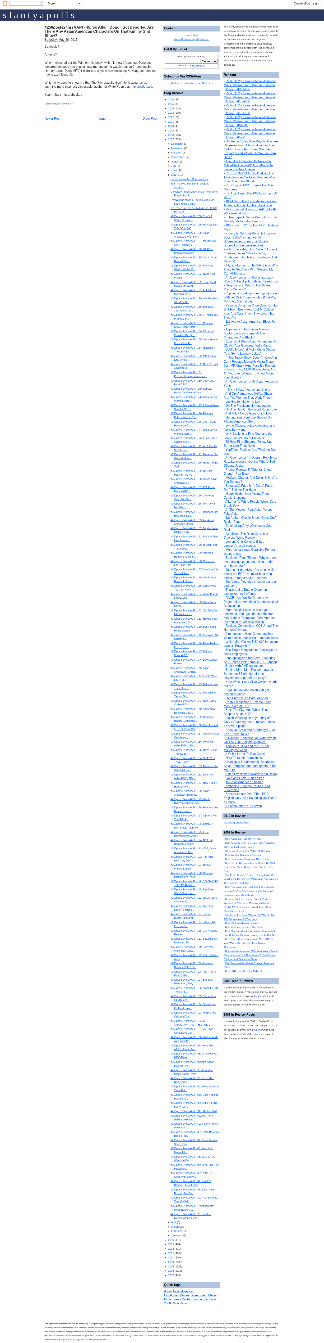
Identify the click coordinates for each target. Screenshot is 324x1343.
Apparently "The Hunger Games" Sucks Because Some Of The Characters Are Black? (247, 333)
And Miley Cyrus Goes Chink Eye (248, 413)
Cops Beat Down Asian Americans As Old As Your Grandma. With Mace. (250, 343)
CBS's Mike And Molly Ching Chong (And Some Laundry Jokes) (249, 351)
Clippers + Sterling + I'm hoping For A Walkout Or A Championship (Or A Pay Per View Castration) (250, 297)
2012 (171, 1253)
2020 (171, 126)
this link (258, 996)
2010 (171, 1262)
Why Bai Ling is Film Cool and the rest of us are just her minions (248, 435)
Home (101, 118)
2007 (171, 1275)
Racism (185, 1303)
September (177, 157)
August (175, 161)
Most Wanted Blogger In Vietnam (243, 855)
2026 (171, 99)
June (174, 170)
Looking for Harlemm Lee (243, 401)
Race (175, 1303)
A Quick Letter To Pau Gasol (245, 754)
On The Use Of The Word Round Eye (251, 409)
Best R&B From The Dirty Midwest (243, 971)
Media (212, 1295)
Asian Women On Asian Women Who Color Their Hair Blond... (249, 179)
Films (175, 1295)
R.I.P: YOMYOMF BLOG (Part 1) (248, 173)
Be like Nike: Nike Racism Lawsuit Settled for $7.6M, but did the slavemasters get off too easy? (248, 674)
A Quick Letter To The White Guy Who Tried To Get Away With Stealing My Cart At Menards (251, 269)
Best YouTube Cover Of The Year (243, 927)
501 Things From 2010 (236, 822)
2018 (171, 135)
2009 (171, 1266)
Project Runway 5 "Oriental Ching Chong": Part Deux (247, 471)
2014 (171, 1248)
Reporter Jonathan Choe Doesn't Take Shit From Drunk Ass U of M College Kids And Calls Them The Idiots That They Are (251, 311)
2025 (171, 104)
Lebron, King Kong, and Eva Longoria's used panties (244, 543)
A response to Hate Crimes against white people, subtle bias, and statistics (251, 636)
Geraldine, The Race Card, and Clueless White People (246, 536)
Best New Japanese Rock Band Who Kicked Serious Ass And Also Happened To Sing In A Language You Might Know (249, 891)
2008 (171, 1270)
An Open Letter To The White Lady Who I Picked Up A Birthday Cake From (251, 279)
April (173, 1222)
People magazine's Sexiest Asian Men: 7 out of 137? (247, 704)
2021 (171, 121)
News (177, 1299)
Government (198, 1295)
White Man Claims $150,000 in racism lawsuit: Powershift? (251, 644)
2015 (171, 1244)
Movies (185, 1295)
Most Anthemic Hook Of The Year (243, 839)
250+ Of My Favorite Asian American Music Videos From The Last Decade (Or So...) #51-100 (250, 121)
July (173, 165)
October (176, 152)
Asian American (183, 1291)
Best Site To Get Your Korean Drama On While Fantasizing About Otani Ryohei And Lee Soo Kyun (250, 867)
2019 (171, 130)
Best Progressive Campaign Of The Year (247, 859)
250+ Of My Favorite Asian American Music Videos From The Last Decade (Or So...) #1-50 (250, 133)
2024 (171, 108)
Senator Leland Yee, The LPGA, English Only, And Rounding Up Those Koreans (250, 798)
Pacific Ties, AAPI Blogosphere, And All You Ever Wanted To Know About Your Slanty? (250, 373)
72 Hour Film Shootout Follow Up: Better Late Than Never (248, 443)
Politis (186, 1299)
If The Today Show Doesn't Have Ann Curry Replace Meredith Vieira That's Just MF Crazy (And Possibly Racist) (250, 361)
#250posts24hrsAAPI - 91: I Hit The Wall (194, 1111)
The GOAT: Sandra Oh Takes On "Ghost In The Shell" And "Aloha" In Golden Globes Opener (248, 165)
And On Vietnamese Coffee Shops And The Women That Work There (248, 395)
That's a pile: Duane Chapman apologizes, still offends (245, 591)
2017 (171, 139)
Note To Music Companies (244, 758)
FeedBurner (198, 65)
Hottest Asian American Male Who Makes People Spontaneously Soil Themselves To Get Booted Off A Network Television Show (251, 955)
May (173, 174)
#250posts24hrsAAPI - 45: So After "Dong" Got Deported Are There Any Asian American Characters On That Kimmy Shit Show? (99, 31)
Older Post (150, 118)
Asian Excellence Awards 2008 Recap (251, 774)
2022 (171, 117)
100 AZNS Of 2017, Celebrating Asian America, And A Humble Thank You (250, 203)
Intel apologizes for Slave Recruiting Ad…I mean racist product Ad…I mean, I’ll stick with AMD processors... (251, 662)
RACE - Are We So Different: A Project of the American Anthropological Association (251, 602)
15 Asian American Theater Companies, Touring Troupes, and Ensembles (247, 786)
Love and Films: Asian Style (245, 778)
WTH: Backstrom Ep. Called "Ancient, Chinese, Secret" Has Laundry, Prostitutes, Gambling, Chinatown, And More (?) (251, 255)
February (176, 1231)
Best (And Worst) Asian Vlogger (242, 923)
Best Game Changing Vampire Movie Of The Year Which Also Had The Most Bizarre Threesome (249, 943)
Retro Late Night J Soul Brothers (189, 179)
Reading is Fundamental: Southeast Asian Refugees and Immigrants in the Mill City (250, 766)
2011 (171, 1257)
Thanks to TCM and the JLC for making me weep (246, 748)
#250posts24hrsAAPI (62, 104)
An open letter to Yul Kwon (243, 806)
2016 (171, 1240)
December (177, 143)
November (177, 148)
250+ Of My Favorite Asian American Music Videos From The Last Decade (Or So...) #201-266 (250, 85)
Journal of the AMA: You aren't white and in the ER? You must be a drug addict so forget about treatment (249, 574)
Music (168, 1299)
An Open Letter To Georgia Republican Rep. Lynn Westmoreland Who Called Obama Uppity (251, 461)
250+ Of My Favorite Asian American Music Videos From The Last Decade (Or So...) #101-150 (250, 109)
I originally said (141, 86)
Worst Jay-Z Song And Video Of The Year (248, 851)
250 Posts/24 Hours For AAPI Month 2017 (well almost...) (250, 211)
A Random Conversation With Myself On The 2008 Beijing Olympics (250, 740)
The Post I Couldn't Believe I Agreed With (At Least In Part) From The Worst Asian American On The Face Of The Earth (251, 879)
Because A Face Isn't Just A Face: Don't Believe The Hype (248, 487)
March (175, 1226)
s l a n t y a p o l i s (38, 15)
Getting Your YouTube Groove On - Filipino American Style (248, 419)
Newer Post (52, 118)
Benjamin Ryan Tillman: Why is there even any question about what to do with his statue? (250, 562)
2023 (171, 112)
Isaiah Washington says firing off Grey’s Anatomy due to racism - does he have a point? (249, 722)
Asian (168, 1291)
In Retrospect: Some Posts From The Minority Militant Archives (250, 219)
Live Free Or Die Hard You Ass (247, 698)
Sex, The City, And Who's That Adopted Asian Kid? (246, 712)
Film (167, 1295)
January (176, 1235)
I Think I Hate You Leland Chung (248, 389)
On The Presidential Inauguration (248, 405)
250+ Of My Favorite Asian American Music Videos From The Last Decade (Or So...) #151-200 (250, 97)
